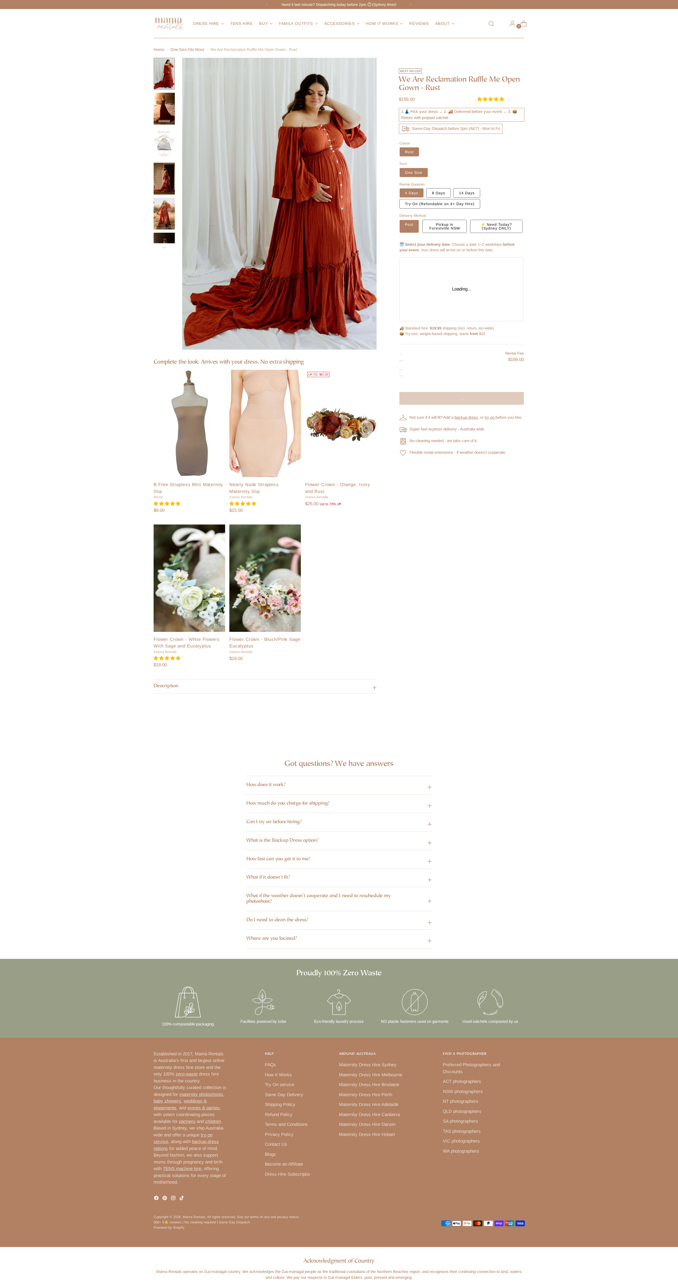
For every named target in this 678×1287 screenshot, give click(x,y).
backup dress (466, 417)
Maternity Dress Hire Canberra (369, 1114)
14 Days (467, 193)
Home (159, 49)
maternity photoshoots (201, 1094)
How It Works (278, 1074)
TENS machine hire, (183, 1168)
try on (490, 417)
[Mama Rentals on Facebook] (157, 1199)
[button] (168, 503)
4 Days (411, 193)
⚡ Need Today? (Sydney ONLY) (496, 226)
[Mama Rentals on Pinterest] (165, 1199)
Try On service (279, 1084)
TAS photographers (462, 1131)
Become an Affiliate (284, 1164)
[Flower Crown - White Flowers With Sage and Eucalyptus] (189, 578)
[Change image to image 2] (164, 109)
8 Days (438, 193)
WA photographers (461, 1151)
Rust (409, 152)
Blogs (270, 1154)
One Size (413, 172)
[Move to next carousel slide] (519, 728)
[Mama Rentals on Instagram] (174, 1199)
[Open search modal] (491, 23)
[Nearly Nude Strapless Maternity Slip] (265, 423)
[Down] (164, 247)
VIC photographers (461, 1141)
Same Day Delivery (284, 1094)
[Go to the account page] (510, 23)
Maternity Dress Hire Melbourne (370, 1074)
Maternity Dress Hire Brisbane (369, 1084)
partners (187, 1121)
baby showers (167, 1101)
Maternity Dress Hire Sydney (367, 1064)
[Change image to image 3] (164, 144)
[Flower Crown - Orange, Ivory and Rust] (341, 423)
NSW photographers (463, 1091)
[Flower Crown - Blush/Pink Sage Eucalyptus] (265, 578)
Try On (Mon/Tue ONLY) (439, 204)
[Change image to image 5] (164, 214)
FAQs (270, 1064)
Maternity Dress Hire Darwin (367, 1124)
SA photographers (460, 1121)
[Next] (411, 4)
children (213, 1121)
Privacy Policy (279, 1134)
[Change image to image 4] (164, 179)
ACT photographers (462, 1081)
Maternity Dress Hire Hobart (367, 1134)
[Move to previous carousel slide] (507, 729)
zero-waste (187, 1074)
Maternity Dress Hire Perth (365, 1094)
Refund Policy (278, 1114)
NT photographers (460, 1101)
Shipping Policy (280, 1104)
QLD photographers (462, 1111)
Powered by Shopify (169, 1227)
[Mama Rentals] (169, 23)
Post (409, 224)
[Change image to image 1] (164, 74)
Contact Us (276, 1144)
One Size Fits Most (187, 49)
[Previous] (267, 4)
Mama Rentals (194, 1217)
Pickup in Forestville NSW (444, 226)
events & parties (204, 1107)
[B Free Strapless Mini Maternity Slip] (189, 423)
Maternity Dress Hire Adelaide (368, 1104)
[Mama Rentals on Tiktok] (182, 1199)
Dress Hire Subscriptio (287, 1174)
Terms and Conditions (286, 1124)
